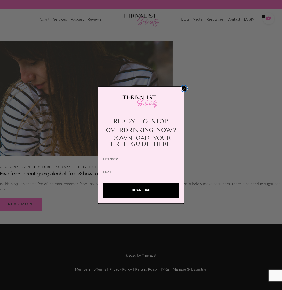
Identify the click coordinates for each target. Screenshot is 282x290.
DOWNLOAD (141, 190)
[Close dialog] (184, 88)
